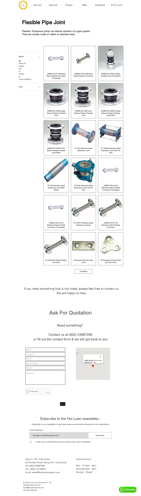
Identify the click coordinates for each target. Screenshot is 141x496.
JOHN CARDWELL (25, 79)
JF (19, 71)
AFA (20, 69)
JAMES (21, 66)
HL (20, 77)
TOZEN (21, 74)
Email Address (36, 430)
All (19, 61)
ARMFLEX (22, 63)
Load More (83, 271)
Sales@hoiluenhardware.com (33, 488)
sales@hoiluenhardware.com (46, 472)
